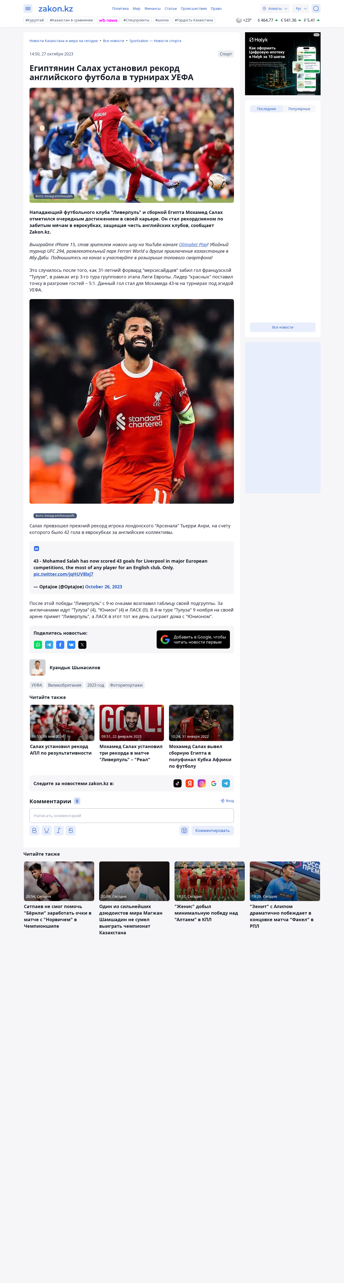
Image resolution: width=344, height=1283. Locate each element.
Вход (230, 800)
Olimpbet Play (193, 244)
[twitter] (82, 644)
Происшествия (194, 8)
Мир (137, 8)
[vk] (71, 644)
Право (216, 8)
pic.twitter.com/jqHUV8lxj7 (63, 574)
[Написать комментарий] (131, 815)
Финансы (153, 8)
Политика (120, 8)
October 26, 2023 (103, 587)
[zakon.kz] (56, 9)
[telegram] (49, 644)
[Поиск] (316, 8)
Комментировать (212, 830)
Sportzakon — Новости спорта (155, 40)
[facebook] (60, 644)
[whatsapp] (38, 644)
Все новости (113, 40)
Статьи (171, 8)
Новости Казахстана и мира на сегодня (63, 40)
